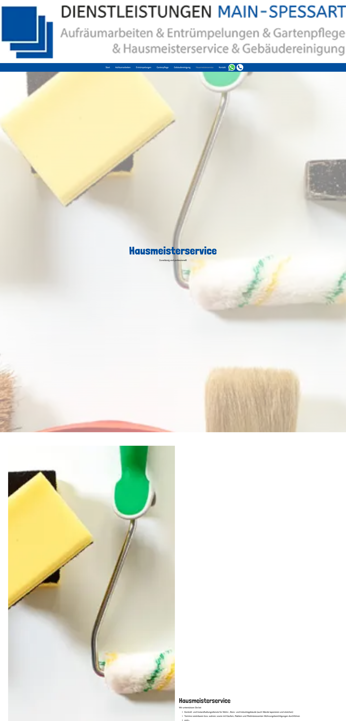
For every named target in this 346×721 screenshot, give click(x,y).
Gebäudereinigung (182, 67)
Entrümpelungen (143, 67)
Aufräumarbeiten (123, 67)
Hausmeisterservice (204, 67)
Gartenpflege (163, 67)
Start (108, 67)
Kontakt (222, 67)
